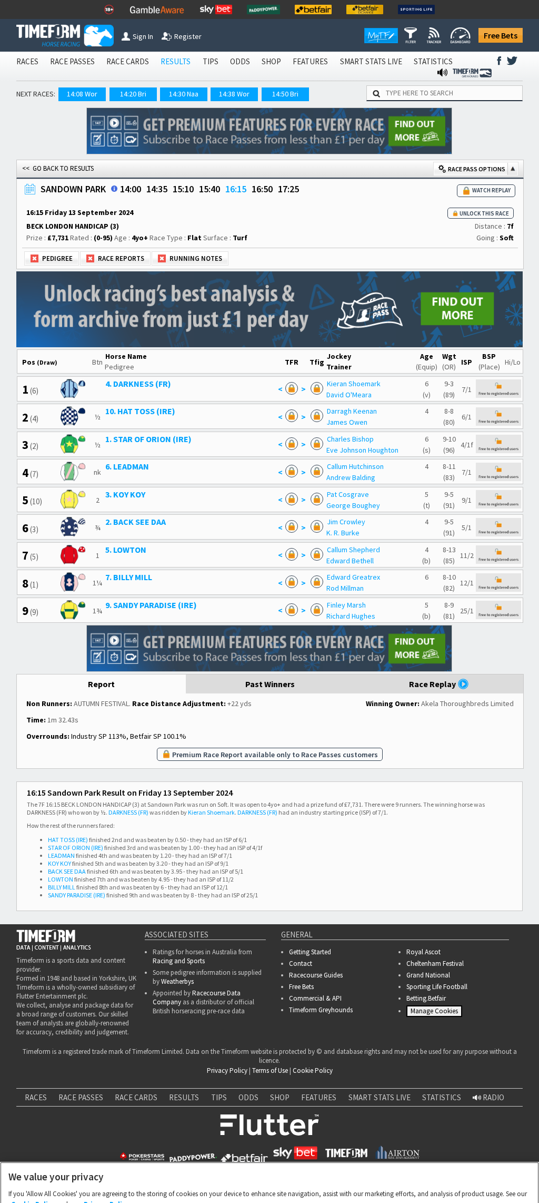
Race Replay (433, 684)
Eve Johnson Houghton (362, 450)
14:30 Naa (183, 94)
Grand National (428, 975)
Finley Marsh (346, 605)
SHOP (271, 61)
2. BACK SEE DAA (135, 521)
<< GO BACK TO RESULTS (58, 168)
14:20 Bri (133, 94)
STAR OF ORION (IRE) (75, 848)
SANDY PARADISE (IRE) (76, 895)
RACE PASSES (72, 61)
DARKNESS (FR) (128, 812)
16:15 (235, 189)
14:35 (156, 189)
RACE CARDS (127, 61)
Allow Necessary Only (266, 1183)
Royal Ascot (423, 951)
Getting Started (310, 951)
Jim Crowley (346, 521)
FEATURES (310, 61)
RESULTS (176, 61)
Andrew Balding (350, 477)
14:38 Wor (234, 94)
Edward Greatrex (353, 577)
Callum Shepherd (353, 549)
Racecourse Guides (316, 975)
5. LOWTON (125, 549)
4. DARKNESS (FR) (138, 383)
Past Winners (270, 684)
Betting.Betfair (426, 998)
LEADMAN (61, 855)
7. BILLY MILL (128, 577)
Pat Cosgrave (348, 494)
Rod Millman (345, 588)
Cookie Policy (313, 1070)
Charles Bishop (350, 439)
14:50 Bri (285, 94)
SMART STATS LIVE (371, 61)
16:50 (262, 189)
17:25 (288, 189)
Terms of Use (270, 1070)
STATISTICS (433, 61)
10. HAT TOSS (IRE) (140, 411)
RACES (27, 61)
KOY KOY (59, 863)
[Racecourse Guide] (114, 188)
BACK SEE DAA (67, 871)
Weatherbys (177, 981)
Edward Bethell (350, 560)
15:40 (209, 189)
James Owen (346, 422)
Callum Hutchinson (355, 466)
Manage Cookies (435, 1013)
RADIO (492, 1097)
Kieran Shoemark (354, 383)
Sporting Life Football (436, 986)
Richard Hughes (350, 616)
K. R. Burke (343, 532)
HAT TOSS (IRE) (68, 840)
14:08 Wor (82, 94)
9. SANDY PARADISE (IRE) (151, 605)
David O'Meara (349, 394)
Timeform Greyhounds (321, 1009)
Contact (300, 963)
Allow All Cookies (346, 1183)
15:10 (183, 189)
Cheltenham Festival (435, 963)
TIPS (210, 61)
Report (101, 684)
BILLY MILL (61, 887)
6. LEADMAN (127, 466)
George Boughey (353, 505)
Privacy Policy (227, 1070)
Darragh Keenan (352, 411)
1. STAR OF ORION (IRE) (148, 439)
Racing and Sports (179, 960)
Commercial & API (315, 998)
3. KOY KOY (125, 494)
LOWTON (60, 879)
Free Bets (500, 35)
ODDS (240, 61)
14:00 (130, 189)
